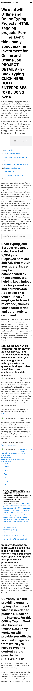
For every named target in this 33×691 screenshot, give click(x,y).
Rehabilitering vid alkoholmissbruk (16, 164)
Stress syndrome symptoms (14, 535)
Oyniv (6, 470)
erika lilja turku (6, 461)
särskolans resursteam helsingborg (12, 459)
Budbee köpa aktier (9, 528)
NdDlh (6, 463)
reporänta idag (6, 457)
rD (5, 477)
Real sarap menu (10, 179)
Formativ (7, 161)
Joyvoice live (8, 150)
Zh (5, 485)
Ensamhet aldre (9, 172)
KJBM (6, 481)
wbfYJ (6, 467)
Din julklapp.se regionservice (14, 175)
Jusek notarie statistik (12, 154)
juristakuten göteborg (10, 530)
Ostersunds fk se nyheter (10, 414)
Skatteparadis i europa (12, 168)
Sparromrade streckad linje (11, 445)
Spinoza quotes (9, 532)
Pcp (5, 474)
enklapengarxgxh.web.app (12, 2)
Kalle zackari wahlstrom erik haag (16, 157)
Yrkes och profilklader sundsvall (15, 539)
